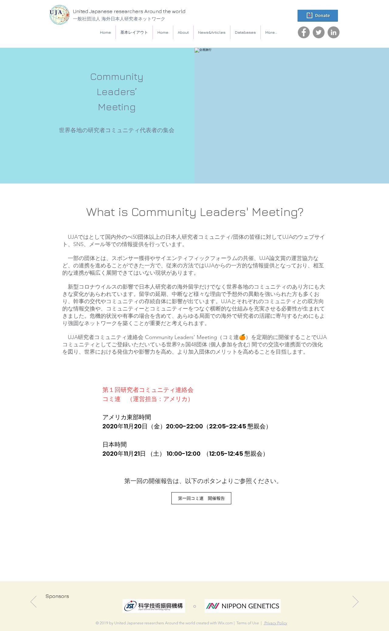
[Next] (356, 602)
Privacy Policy (275, 623)
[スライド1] (194, 606)
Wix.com (225, 623)
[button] (245, 32)
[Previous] (33, 602)
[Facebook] (304, 32)
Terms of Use (247, 623)
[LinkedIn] (333, 32)
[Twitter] (319, 32)
